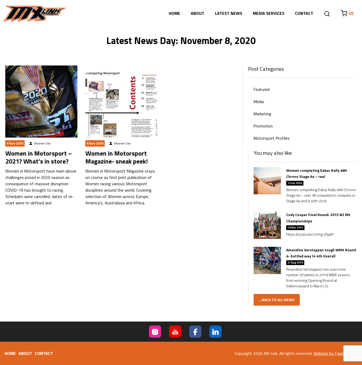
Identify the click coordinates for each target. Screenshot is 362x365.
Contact (304, 13)
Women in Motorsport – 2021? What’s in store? (38, 157)
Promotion (263, 126)
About (197, 13)
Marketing (262, 114)
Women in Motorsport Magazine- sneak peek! (116, 157)
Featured (261, 89)
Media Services (268, 13)
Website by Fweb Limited (336, 353)
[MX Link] (34, 14)
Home (174, 13)
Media (258, 101)
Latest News (228, 13)
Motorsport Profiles (271, 138)
